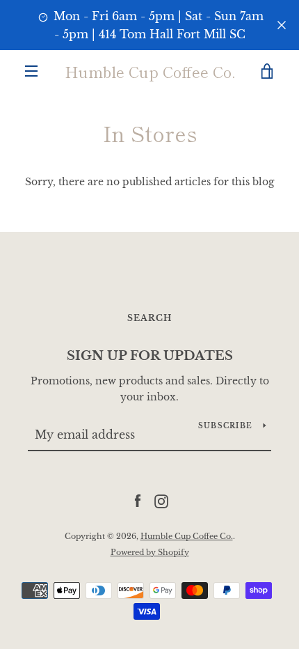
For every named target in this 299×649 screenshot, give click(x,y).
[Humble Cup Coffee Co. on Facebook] (138, 500)
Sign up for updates (150, 355)
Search (149, 318)
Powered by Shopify (150, 552)
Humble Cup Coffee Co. (150, 71)
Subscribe (225, 425)
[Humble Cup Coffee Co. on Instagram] (161, 500)
